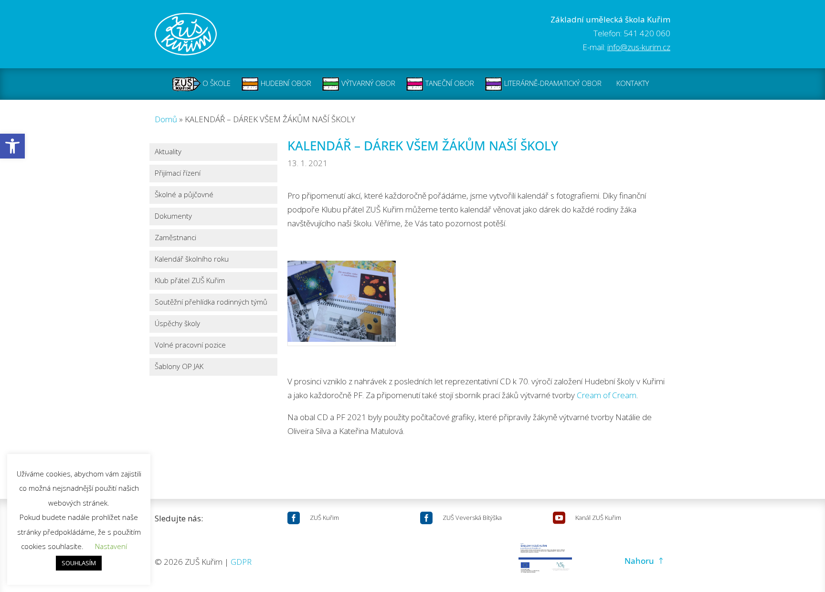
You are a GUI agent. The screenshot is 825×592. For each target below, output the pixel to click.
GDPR (241, 561)
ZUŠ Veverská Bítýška (472, 517)
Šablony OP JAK (179, 367)
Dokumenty (173, 216)
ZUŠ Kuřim (324, 517)
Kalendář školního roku (192, 259)
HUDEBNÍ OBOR (285, 83)
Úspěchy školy (177, 324)
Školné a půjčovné (184, 195)
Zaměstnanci (175, 238)
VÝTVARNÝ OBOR (367, 83)
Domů (166, 119)
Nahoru (639, 560)
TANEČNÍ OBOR (448, 83)
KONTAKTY (632, 83)
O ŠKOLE (216, 83)
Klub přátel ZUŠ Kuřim (190, 281)
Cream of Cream (606, 395)
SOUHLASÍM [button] (79, 563)
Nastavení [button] (111, 546)
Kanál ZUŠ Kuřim (598, 517)
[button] (12, 146)
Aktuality (168, 152)
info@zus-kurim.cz (638, 47)
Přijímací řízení (178, 173)
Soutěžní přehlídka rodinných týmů (211, 302)
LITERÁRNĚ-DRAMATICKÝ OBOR (552, 83)
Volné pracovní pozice (190, 345)
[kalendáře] (341, 303)
